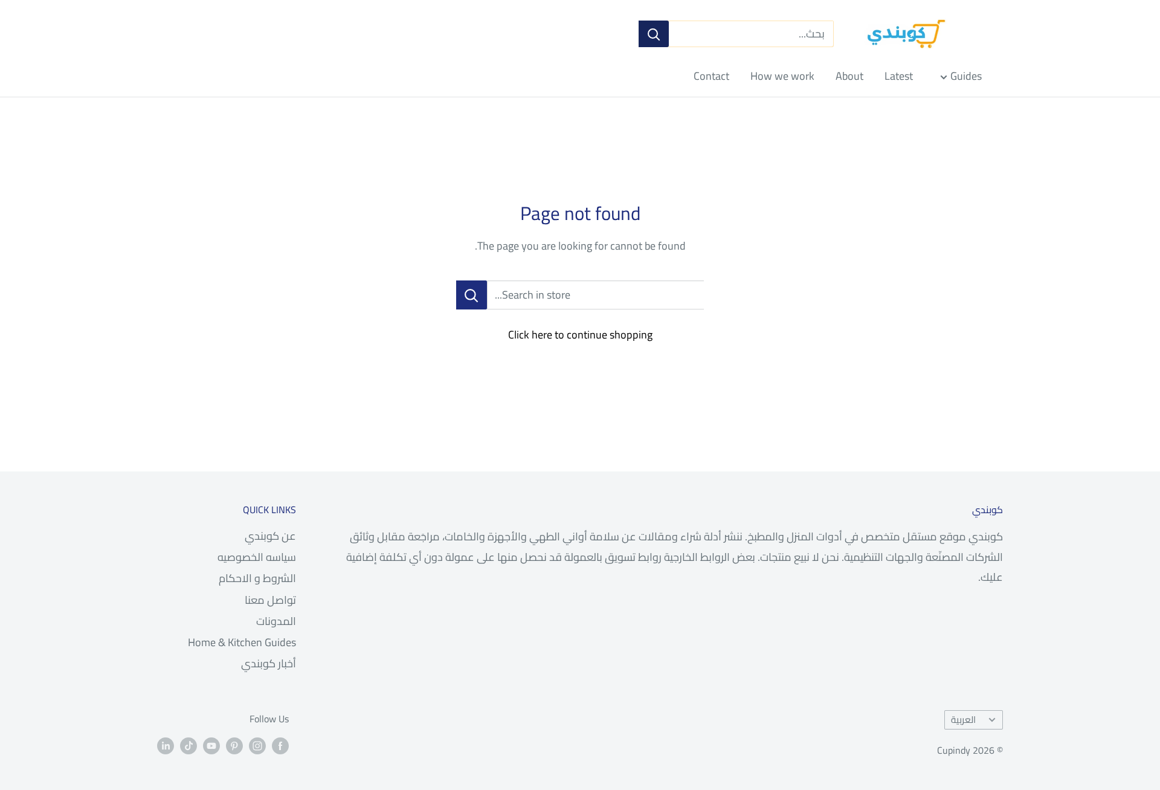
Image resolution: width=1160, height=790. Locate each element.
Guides (966, 76)
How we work (782, 76)
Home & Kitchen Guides (242, 642)
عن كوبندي (270, 536)
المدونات (276, 621)
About (849, 76)
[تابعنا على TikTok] (188, 745)
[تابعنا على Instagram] (257, 745)
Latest (898, 76)
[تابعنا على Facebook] (280, 745)
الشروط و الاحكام (257, 578)
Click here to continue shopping (580, 335)
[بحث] (654, 34)
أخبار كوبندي (268, 663)
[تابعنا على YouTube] (211, 745)
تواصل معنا (270, 600)
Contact (711, 76)
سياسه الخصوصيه (257, 557)
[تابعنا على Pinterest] (234, 745)
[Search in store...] (471, 294)
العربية (963, 719)
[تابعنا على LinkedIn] (165, 745)
